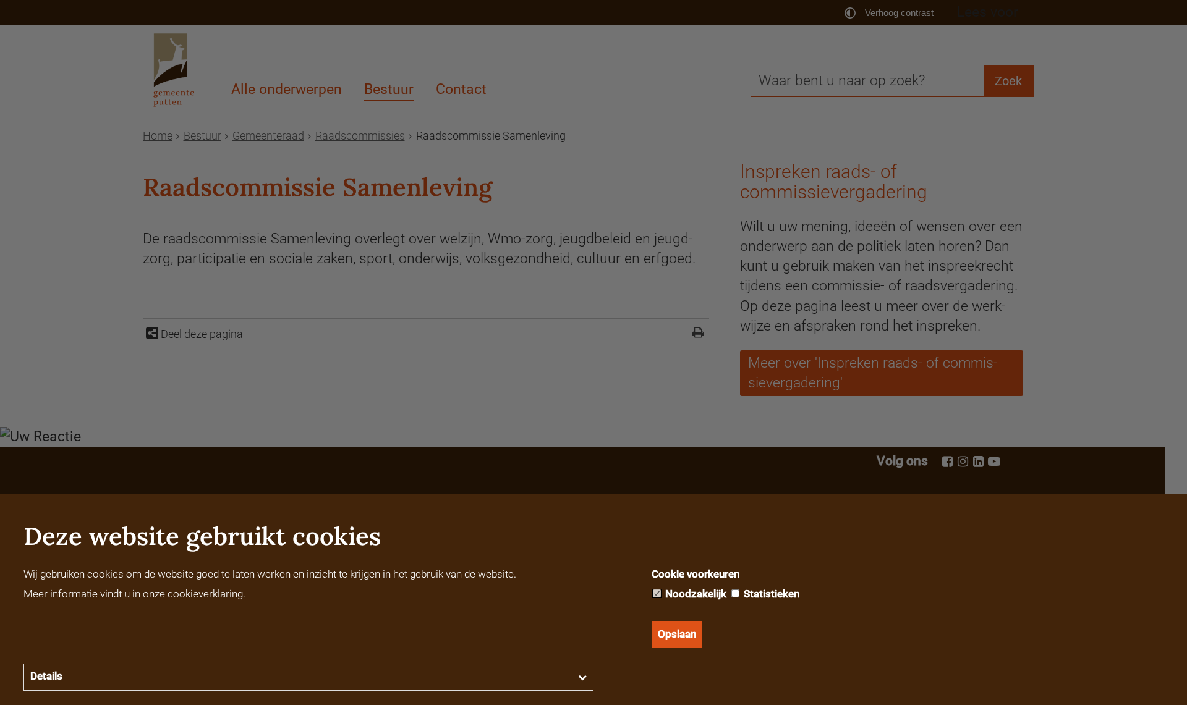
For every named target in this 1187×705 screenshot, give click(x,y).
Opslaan (677, 634)
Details (46, 676)
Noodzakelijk (694, 594)
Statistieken (770, 594)
